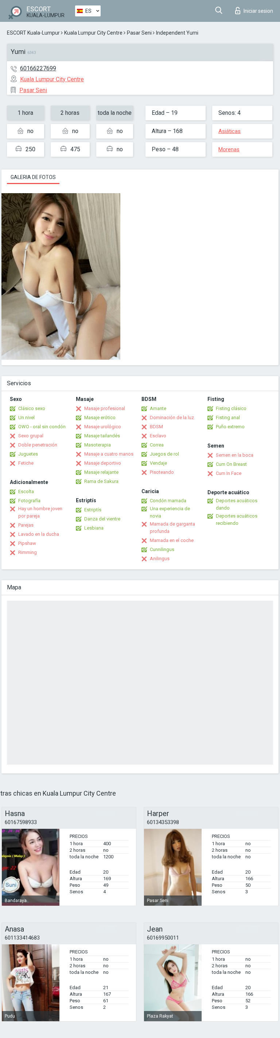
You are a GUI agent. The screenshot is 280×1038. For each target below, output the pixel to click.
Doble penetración (37, 445)
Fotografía (29, 500)
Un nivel (26, 417)
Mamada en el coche (172, 540)
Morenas (229, 149)
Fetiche (26, 463)
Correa (157, 445)
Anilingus (160, 558)
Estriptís (92, 509)
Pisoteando (162, 472)
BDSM (156, 426)
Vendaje (158, 463)
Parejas (26, 525)
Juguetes (28, 454)
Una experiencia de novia (170, 512)
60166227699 (38, 68)
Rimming (27, 552)
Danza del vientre (102, 519)
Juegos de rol (164, 454)
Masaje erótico (100, 417)
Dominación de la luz (172, 417)
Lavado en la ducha (38, 534)
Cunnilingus (162, 549)
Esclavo (158, 435)
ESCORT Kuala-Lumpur (33, 33)
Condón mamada (168, 500)
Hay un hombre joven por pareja (40, 512)
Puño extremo (230, 426)
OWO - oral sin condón (42, 426)
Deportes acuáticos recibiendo (236, 519)
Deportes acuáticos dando (236, 504)
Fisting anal (228, 417)
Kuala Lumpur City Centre (93, 33)
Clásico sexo (31, 408)
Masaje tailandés (102, 435)
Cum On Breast (231, 464)
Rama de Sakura (101, 481)
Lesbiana (94, 528)
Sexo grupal (30, 435)
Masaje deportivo (102, 463)
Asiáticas (229, 131)
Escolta (26, 491)
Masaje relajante (101, 472)
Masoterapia (97, 445)
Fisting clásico (231, 408)
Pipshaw (27, 543)
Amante (158, 408)
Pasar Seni (139, 33)
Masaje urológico (102, 426)
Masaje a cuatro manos (108, 454)
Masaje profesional (104, 408)
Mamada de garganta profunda (172, 527)
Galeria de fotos (33, 177)
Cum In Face (228, 473)
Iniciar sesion (258, 11)
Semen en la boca (234, 455)
